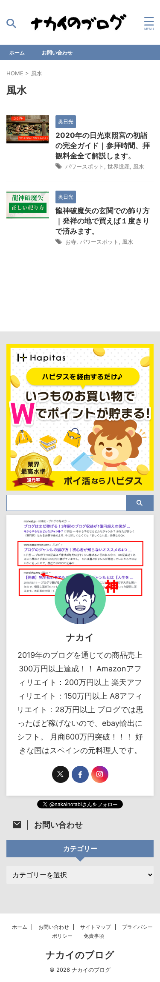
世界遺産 (119, 166)
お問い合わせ (57, 52)
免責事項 (94, 936)
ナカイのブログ (80, 954)
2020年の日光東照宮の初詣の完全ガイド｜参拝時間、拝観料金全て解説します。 (102, 145)
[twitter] (60, 774)
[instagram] (99, 774)
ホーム (17, 52)
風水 (138, 166)
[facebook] (80, 774)
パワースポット (84, 166)
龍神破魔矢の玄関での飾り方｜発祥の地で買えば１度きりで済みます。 (102, 220)
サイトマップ (95, 927)
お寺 (70, 241)
